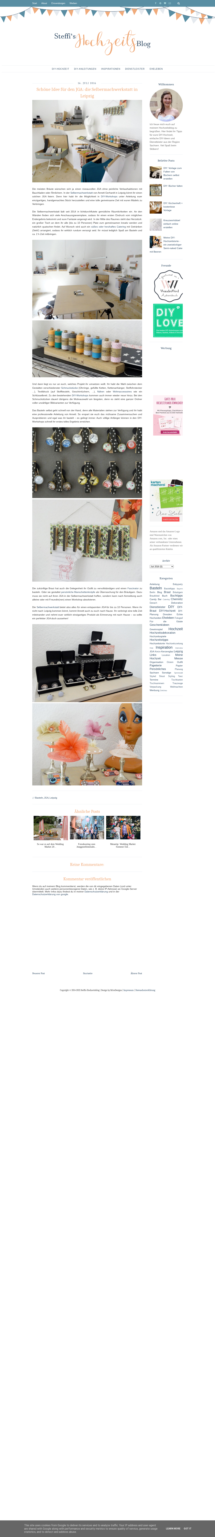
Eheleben (156, 69)
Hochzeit (175, 629)
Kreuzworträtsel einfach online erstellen (171, 224)
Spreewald (178, 673)
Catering (166, 599)
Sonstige (166, 672)
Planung (179, 669)
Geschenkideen (159, 624)
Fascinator (133, 588)
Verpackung (155, 687)
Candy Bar (156, 599)
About (44, 3)
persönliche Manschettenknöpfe (78, 592)
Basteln (39, 797)
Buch (164, 595)
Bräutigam (178, 592)
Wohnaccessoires (122, 391)
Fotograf (179, 618)
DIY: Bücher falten (173, 186)
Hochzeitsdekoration (162, 632)
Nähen (100, 391)
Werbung (154, 690)
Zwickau (163, 690)
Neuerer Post (38, 973)
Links (153, 655)
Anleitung (155, 584)
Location (166, 655)
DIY (171, 607)
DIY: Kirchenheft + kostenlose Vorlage (173, 207)
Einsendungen (58, 3)
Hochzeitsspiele (158, 636)
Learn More (173, 1528)
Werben (73, 3)
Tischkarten (177, 680)
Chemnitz (177, 599)
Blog (159, 592)
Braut (167, 592)
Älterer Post (136, 973)
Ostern (170, 662)
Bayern (180, 589)
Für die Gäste (166, 621)
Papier (179, 665)
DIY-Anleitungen (85, 69)
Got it (187, 1528)
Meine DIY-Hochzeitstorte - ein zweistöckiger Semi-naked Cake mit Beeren (166, 244)
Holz (151, 648)
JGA (46, 797)
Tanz (180, 676)
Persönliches (158, 669)
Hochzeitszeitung (174, 643)
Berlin (152, 592)
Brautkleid (154, 596)
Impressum (128, 990)
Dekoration (177, 602)
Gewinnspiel (156, 629)
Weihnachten (176, 687)
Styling (171, 676)
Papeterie (156, 665)
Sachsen (154, 672)
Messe (178, 658)
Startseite (87, 973)
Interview (179, 648)
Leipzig (53, 797)
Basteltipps (169, 588)
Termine (154, 679)
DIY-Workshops (109, 196)
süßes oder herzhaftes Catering (108, 226)
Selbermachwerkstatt (81, 192)
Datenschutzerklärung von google (50, 894)
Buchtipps (176, 595)
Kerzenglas (167, 651)
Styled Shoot (157, 676)
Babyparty (178, 584)
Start (34, 3)
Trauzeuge (178, 683)
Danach (153, 603)
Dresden (167, 614)
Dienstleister (135, 69)
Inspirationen (110, 69)
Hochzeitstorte (157, 643)
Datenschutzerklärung (96, 891)
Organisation (156, 662)
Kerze (158, 651)
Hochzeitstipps (159, 639)
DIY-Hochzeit (60, 69)
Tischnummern (157, 683)
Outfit (180, 662)
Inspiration (164, 647)
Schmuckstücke (69, 388)
